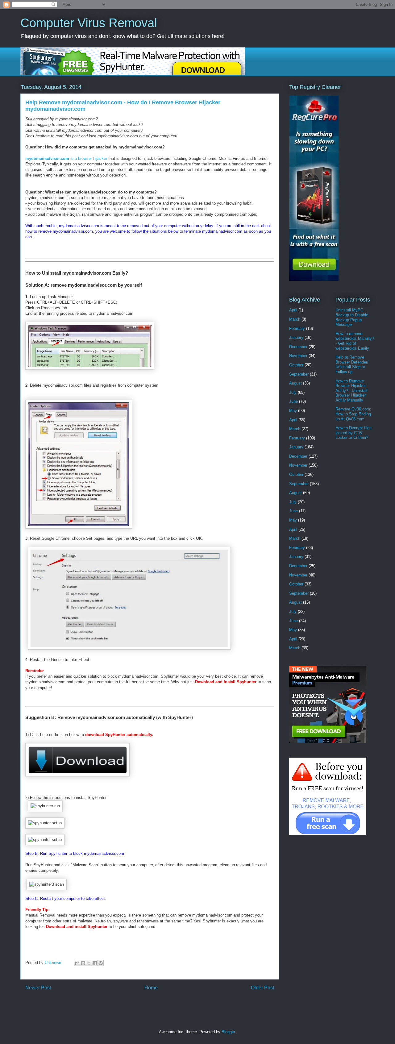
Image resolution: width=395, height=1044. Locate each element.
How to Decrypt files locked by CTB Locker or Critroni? (353, 433)
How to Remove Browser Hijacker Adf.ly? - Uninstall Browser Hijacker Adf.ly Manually (351, 390)
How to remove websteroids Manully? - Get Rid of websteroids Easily (354, 341)
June (293, 401)
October (296, 365)
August (295, 383)
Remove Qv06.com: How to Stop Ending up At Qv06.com (353, 414)
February (297, 328)
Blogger (228, 1031)
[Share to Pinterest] (101, 963)
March (294, 319)
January (296, 337)
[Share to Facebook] (95, 963)
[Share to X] (89, 963)
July (293, 392)
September (299, 374)
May (293, 410)
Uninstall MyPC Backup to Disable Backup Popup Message (351, 317)
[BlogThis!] (83, 963)
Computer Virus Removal (88, 23)
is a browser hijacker (66, 158)
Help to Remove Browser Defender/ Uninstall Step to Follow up (351, 364)
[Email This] (77, 963)
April (293, 310)
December (298, 346)
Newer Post (38, 987)
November (298, 355)
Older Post (262, 987)
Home (151, 987)
